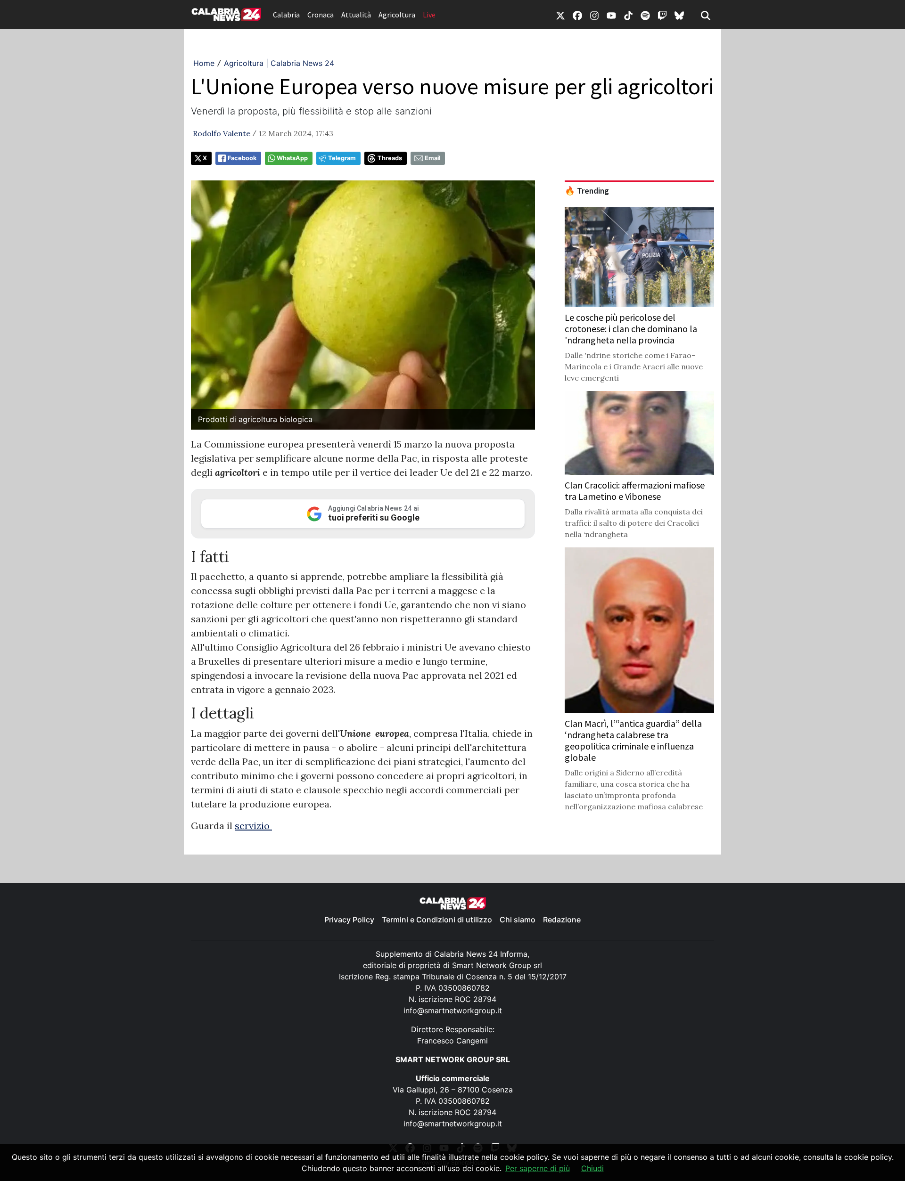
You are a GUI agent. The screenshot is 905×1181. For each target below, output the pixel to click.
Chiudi (592, 1168)
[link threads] (679, 14)
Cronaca (320, 14)
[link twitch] (662, 14)
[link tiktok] (628, 14)
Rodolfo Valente (221, 133)
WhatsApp (292, 158)
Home (203, 63)
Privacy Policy (349, 919)
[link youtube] (611, 14)
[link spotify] (645, 14)
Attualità (356, 14)
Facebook (242, 158)
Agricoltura (396, 14)
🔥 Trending (587, 191)
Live (429, 14)
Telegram (342, 158)
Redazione (562, 919)
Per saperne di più (537, 1168)
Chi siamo (517, 919)
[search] (705, 14)
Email (432, 158)
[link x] (560, 14)
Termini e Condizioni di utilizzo (437, 919)
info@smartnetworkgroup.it (452, 1010)
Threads (390, 158)
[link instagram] (594, 14)
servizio (253, 825)
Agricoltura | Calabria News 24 (279, 63)
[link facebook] (577, 14)
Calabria (286, 14)
